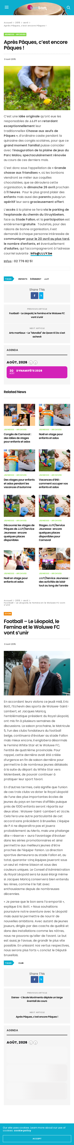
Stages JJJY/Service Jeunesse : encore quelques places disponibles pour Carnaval (52, 532)
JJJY (46, 279)
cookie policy (22, 1130)
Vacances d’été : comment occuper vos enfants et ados (53, 483)
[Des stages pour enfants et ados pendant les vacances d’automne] (19, 460)
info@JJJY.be (41, 253)
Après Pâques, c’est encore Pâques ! (37, 1017)
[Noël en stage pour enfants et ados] (54, 415)
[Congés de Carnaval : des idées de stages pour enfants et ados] (19, 415)
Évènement (35, 279)
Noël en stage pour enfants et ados (51, 436)
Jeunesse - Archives (15, 34)
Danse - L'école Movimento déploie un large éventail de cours (37, 999)
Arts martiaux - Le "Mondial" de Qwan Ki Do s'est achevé (37, 334)
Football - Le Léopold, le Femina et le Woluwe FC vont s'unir (37, 315)
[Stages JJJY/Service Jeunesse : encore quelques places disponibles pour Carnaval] (54, 506)
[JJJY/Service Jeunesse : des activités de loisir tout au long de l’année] (54, 559)
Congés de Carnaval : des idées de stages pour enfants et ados (17, 437)
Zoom (8, 613)
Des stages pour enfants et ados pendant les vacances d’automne (19, 483)
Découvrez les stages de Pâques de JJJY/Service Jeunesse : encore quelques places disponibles (19, 532)
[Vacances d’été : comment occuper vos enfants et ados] (54, 460)
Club (21, 963)
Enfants (22, 279)
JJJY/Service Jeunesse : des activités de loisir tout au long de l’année (54, 581)
